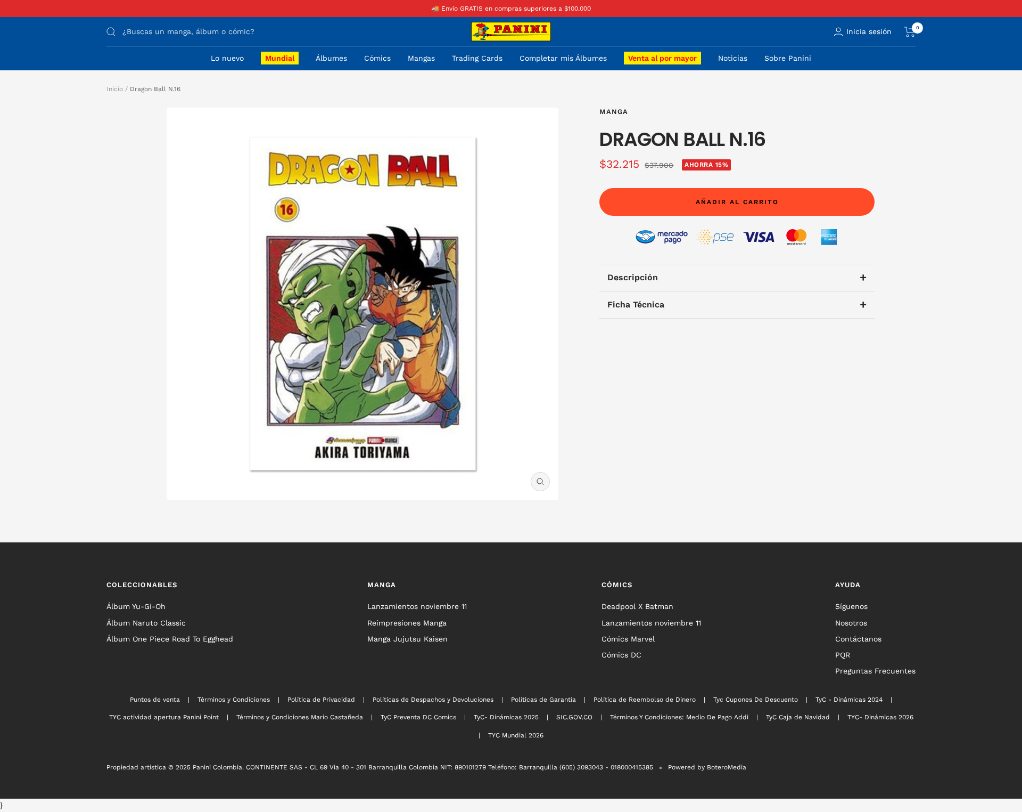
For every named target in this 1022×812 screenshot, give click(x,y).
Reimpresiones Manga (407, 623)
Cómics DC (621, 655)
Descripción (736, 277)
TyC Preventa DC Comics (418, 717)
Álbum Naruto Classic (146, 623)
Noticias (732, 58)
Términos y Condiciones (233, 699)
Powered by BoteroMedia (707, 767)
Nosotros (851, 623)
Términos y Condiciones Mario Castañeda (299, 717)
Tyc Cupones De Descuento (755, 699)
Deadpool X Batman (637, 606)
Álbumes (331, 58)
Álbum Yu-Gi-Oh (136, 606)
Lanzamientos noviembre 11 (417, 606)
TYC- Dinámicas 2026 (880, 717)
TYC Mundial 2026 (515, 735)
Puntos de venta (155, 699)
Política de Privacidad (321, 699)
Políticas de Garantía (543, 699)
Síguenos (851, 606)
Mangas (421, 58)
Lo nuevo (227, 58)
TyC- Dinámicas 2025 (506, 717)
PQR (842, 655)
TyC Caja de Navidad (798, 717)
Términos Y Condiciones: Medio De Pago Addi (679, 717)
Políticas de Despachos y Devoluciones (433, 699)
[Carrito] (910, 32)
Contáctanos (858, 639)
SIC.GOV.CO (574, 717)
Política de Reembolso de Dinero (645, 699)
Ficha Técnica (736, 304)
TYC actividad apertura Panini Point (164, 717)
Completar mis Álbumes (563, 58)
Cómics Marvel (628, 639)
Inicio (114, 89)
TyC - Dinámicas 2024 (849, 699)
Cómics (377, 58)
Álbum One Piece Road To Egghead (169, 639)
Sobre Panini (787, 58)
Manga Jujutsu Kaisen (407, 639)
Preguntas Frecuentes (875, 671)
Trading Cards (477, 58)
